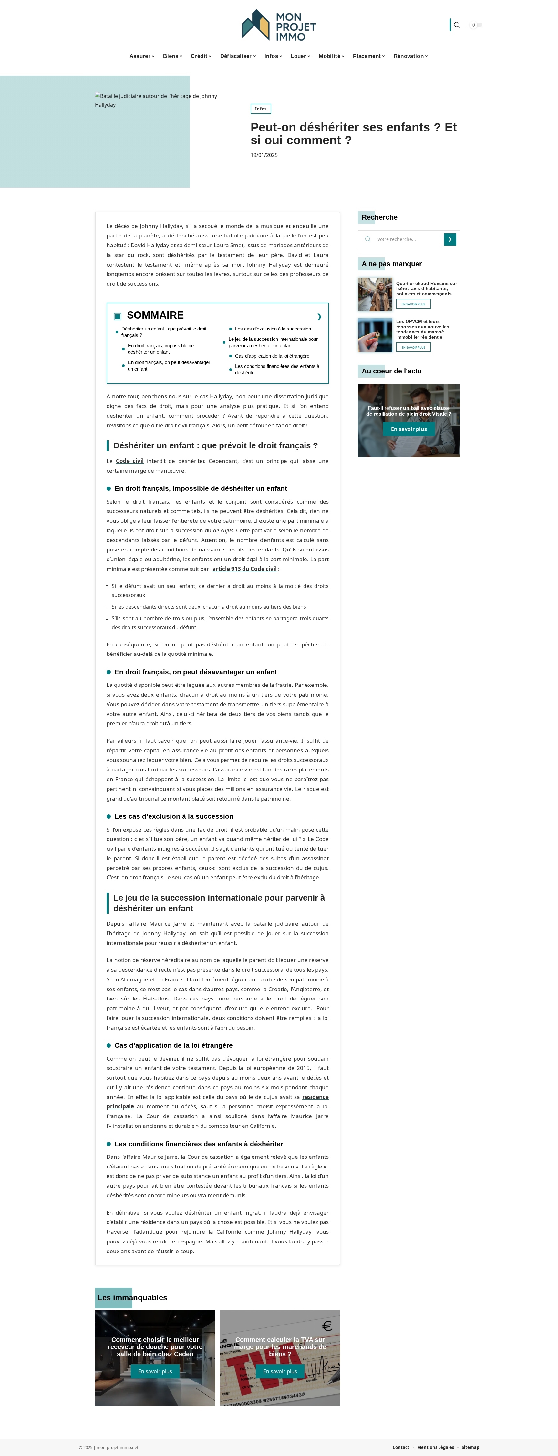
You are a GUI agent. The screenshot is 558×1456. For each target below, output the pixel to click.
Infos (261, 108)
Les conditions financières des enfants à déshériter (277, 369)
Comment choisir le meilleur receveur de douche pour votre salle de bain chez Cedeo (155, 1346)
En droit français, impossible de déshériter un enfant (161, 349)
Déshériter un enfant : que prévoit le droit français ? (163, 332)
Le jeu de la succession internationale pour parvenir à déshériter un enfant (273, 342)
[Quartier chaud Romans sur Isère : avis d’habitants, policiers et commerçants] (375, 295)
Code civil (130, 461)
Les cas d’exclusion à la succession (273, 328)
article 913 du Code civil (244, 568)
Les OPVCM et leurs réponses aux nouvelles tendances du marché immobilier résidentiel (422, 329)
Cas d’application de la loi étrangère (272, 356)
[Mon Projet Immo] (279, 24)
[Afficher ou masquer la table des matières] (253, 316)
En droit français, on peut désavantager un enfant (169, 366)
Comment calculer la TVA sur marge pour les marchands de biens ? (280, 1346)
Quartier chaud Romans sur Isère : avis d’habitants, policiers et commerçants (426, 288)
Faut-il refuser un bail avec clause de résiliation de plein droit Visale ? (408, 411)
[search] (456, 24)
